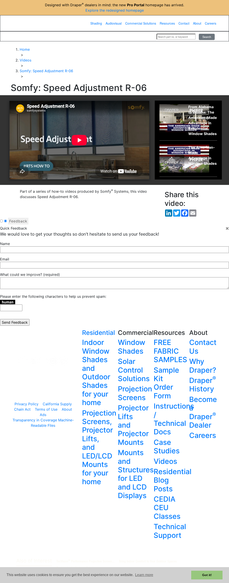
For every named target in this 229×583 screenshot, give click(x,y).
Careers (210, 23)
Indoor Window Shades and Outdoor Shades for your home (96, 372)
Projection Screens (135, 393)
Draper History (202, 384)
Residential (98, 332)
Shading (96, 23)
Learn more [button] (144, 575)
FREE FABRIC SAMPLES (170, 351)
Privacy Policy (26, 404)
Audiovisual (114, 23)
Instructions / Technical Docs (174, 419)
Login (147, 36)
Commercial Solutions (140, 23)
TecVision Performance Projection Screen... (85, 561)
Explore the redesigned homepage (114, 10)
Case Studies (167, 446)
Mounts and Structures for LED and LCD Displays (136, 474)
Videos (165, 461)
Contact (183, 23)
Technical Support (170, 530)
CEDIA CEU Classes (167, 508)
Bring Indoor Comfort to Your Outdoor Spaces (148, 561)
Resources (167, 23)
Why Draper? (202, 365)
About (197, 23)
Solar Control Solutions (134, 370)
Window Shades (131, 346)
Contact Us (202, 346)
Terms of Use (46, 409)
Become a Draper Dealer (203, 412)
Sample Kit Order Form (166, 383)
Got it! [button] (207, 575)
